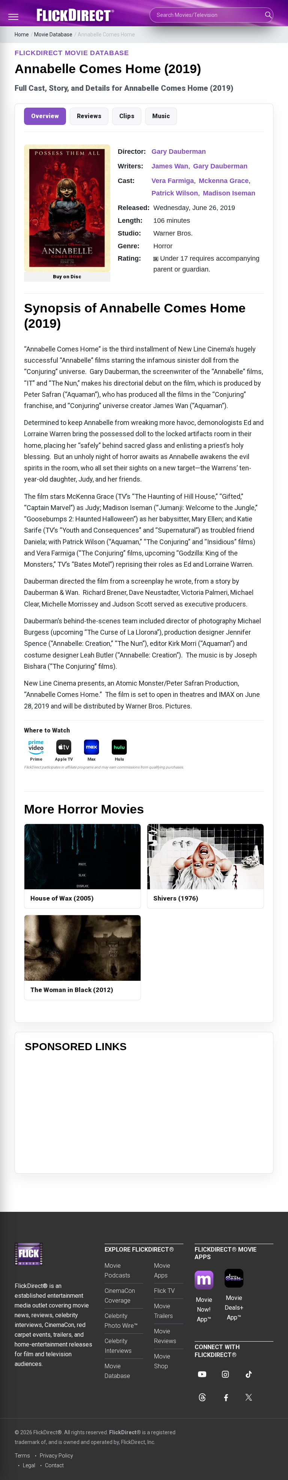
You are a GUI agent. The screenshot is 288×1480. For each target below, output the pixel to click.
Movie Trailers (163, 1311)
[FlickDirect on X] (248, 1397)
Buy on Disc (67, 276)
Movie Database (53, 35)
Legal (29, 1465)
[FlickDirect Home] (76, 15)
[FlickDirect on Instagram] (225, 1374)
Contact (54, 1465)
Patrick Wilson (175, 193)
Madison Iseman (229, 193)
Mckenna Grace (224, 181)
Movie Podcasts (117, 1270)
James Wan (170, 166)
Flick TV (164, 1290)
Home (22, 35)
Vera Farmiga (173, 181)
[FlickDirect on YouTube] (202, 1374)
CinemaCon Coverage (120, 1295)
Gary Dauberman (179, 151)
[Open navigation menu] (13, 17)
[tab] (45, 116)
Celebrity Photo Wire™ (121, 1320)
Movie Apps (162, 1270)
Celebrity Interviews (118, 1345)
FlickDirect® (125, 1432)
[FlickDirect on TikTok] (248, 1374)
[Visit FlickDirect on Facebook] (225, 1397)
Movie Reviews (165, 1336)
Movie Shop (162, 1361)
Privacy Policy (56, 1456)
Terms (22, 1456)
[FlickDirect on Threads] (202, 1397)
